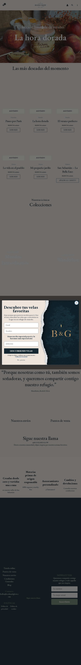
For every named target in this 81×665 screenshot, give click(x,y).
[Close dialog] (76, 303)
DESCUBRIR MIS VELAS (21, 351)
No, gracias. (21, 360)
